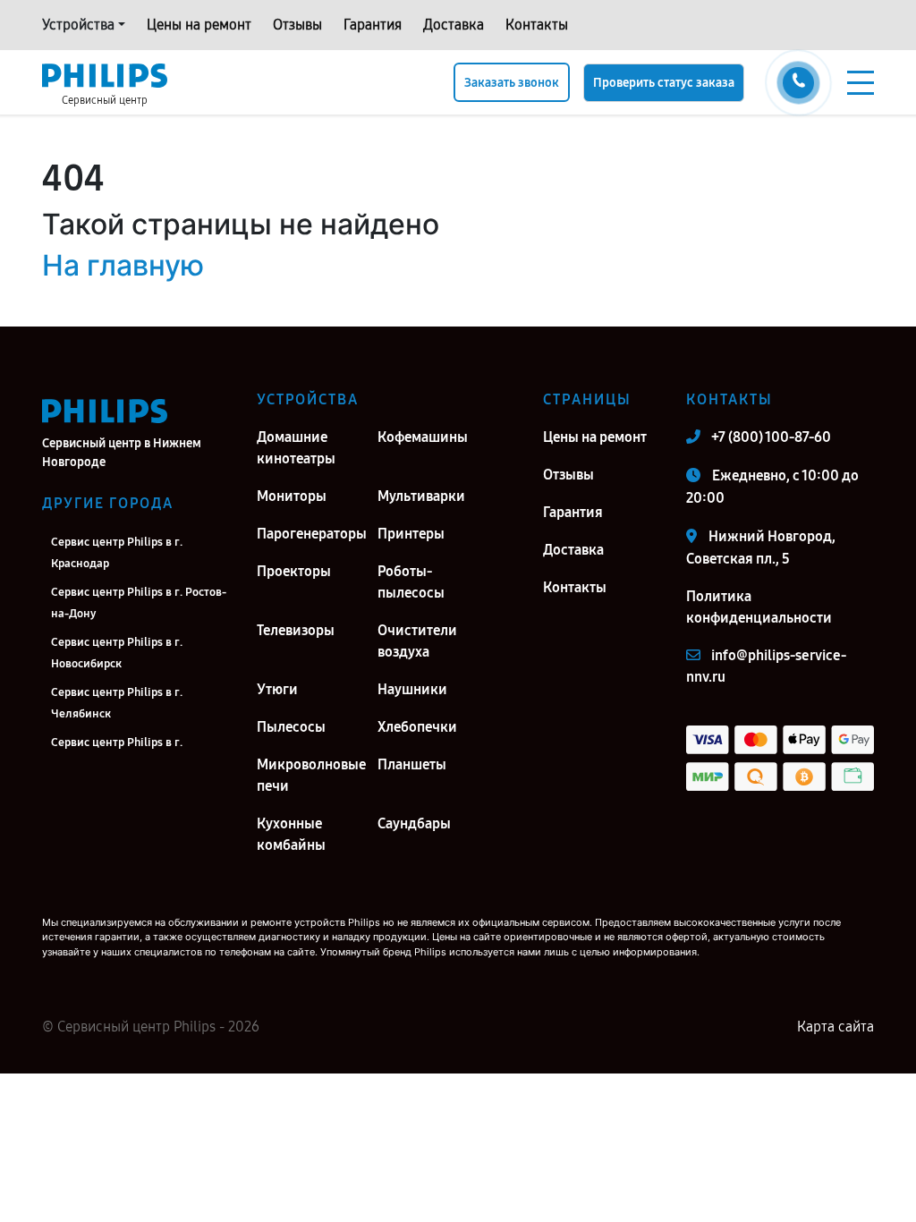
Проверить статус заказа (663, 82)
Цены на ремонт (199, 24)
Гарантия (373, 24)
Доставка (453, 24)
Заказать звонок (511, 82)
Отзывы (297, 24)
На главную (123, 265)
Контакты (536, 24)
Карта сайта (835, 1026)
